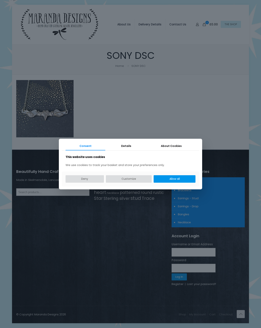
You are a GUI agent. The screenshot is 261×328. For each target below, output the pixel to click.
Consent (85, 146)
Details (126, 146)
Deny (84, 179)
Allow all (174, 179)
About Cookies (171, 146)
